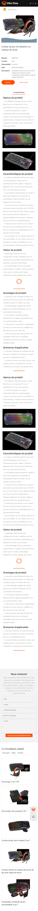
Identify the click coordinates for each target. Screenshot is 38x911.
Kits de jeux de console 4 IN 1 (14, 811)
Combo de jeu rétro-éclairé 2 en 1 (16, 840)
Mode (14, 753)
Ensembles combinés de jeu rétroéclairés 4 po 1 (13, 903)
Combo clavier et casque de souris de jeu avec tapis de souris (18, 871)
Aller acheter (24, 82)
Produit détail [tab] (19, 92)
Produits (20, 753)
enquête (8, 82)
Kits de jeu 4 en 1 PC (10, 782)
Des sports (6, 753)
